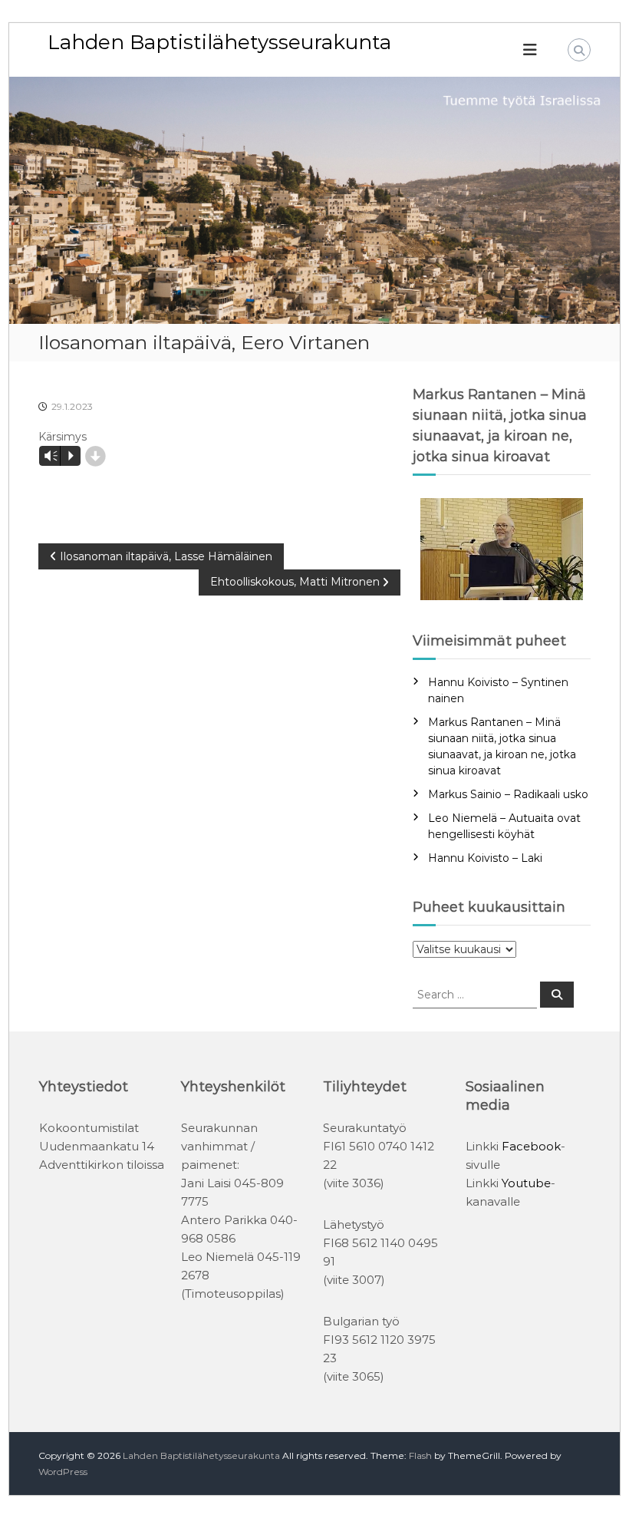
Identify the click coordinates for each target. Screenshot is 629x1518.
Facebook (531, 1146)
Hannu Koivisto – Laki (485, 858)
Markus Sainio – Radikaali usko (508, 794)
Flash (420, 1455)
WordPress (62, 1471)
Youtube (526, 1183)
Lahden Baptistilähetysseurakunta (219, 42)
